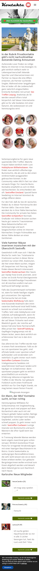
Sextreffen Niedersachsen (13, 272)
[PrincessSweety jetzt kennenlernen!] (6, 506)
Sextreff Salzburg (25, 328)
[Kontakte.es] (16, 4)
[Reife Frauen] (19, 131)
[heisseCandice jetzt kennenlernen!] (6, 483)
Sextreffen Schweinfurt (12, 215)
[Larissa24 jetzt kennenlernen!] (6, 527)
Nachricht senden (24, 498)
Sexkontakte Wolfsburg (13, 301)
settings (24, 563)
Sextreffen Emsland (14, 192)
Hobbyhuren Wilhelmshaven (15, 167)
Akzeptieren (7, 567)
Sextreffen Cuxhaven (11, 360)
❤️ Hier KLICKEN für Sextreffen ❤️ (19, 21)
